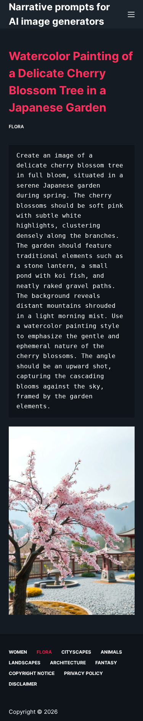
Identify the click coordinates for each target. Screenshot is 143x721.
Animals (111, 652)
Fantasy (106, 662)
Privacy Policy (83, 673)
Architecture (68, 662)
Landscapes (24, 662)
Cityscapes (76, 652)
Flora (16, 126)
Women (18, 652)
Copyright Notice (32, 673)
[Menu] (131, 14)
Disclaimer (23, 684)
